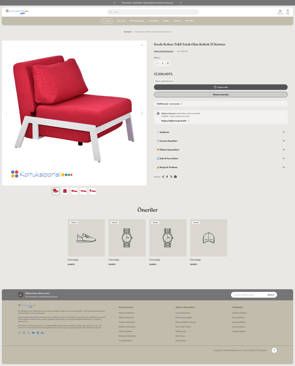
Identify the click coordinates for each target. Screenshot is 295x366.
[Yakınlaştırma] (142, 45)
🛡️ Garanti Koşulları (167, 141)
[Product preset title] (86, 237)
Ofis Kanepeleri (125, 331)
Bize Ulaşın (180, 336)
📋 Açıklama (163, 132)
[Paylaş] (163, 176)
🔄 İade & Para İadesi (167, 158)
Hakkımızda (181, 331)
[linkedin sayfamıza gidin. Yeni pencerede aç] (42, 332)
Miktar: (157, 57)
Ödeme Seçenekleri (184, 317)
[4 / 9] (83, 191)
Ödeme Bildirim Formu (186, 322)
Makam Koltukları (127, 313)
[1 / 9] (55, 191)
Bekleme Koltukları (127, 326)
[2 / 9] (65, 191)
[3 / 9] (74, 191)
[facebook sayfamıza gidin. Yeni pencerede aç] (19, 332)
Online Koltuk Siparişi (163, 51)
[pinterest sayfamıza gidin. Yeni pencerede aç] (37, 332)
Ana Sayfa (127, 32)
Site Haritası (181, 340)
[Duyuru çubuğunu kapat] (291, 2)
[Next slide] (180, 2)
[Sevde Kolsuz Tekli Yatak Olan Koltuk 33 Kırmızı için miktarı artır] (168, 63)
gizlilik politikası (239, 313)
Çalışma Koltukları (127, 322)
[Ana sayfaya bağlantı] (26, 306)
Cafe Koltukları (125, 340)
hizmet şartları (238, 326)
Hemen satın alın (221, 94)
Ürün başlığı (73, 260)
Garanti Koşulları (183, 313)
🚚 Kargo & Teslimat (167, 167)
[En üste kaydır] (274, 350)
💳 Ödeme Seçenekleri (168, 149)
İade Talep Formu (183, 326)
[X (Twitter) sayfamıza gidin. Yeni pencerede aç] (28, 332)
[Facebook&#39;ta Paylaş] (167, 176)
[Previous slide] (114, 2)
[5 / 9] (92, 191)
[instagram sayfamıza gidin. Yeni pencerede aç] (24, 332)
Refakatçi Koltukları (127, 336)
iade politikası (238, 317)
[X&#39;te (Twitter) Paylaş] (171, 176)
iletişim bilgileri (239, 331)
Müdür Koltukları (126, 317)
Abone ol (271, 295)
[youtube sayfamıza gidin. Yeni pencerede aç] (33, 332)
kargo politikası (239, 322)
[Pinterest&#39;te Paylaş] (175, 176)
